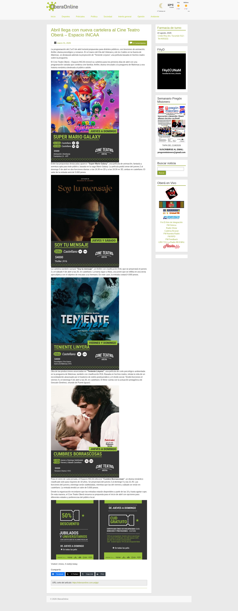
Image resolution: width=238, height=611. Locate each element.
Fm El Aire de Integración (171, 222)
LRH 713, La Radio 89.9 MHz (171, 242)
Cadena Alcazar (171, 231)
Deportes (66, 17)
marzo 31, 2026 (64, 43)
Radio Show (171, 228)
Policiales (80, 17)
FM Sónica (171, 225)
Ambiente (155, 17)
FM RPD (171, 236)
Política (94, 17)
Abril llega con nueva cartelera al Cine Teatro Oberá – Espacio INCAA (95, 32)
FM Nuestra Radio (172, 234)
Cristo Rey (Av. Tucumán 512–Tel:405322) (171, 37)
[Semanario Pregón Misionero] (171, 124)
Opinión (141, 17)
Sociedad (108, 17)
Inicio (53, 17)
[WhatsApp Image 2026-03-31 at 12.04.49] (123, 530)
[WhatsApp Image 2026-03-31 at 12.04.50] (75, 530)
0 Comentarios (139, 43)
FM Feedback (171, 239)
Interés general (124, 17)
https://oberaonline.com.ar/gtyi (85, 583)
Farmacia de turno (169, 27)
